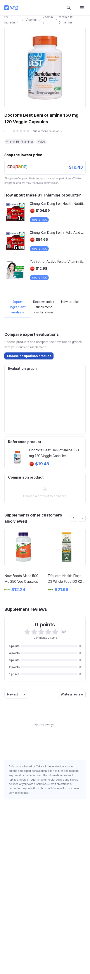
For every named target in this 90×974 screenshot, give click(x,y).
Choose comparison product (29, 356)
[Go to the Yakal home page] (11, 8)
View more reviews (46, 131)
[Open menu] (82, 8)
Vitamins (31, 19)
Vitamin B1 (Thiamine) (66, 19)
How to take (70, 302)
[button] (14, 131)
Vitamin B (48, 19)
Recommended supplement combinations (43, 307)
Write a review (72, 694)
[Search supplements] (68, 8)
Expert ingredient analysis (17, 307)
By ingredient (11, 19)
